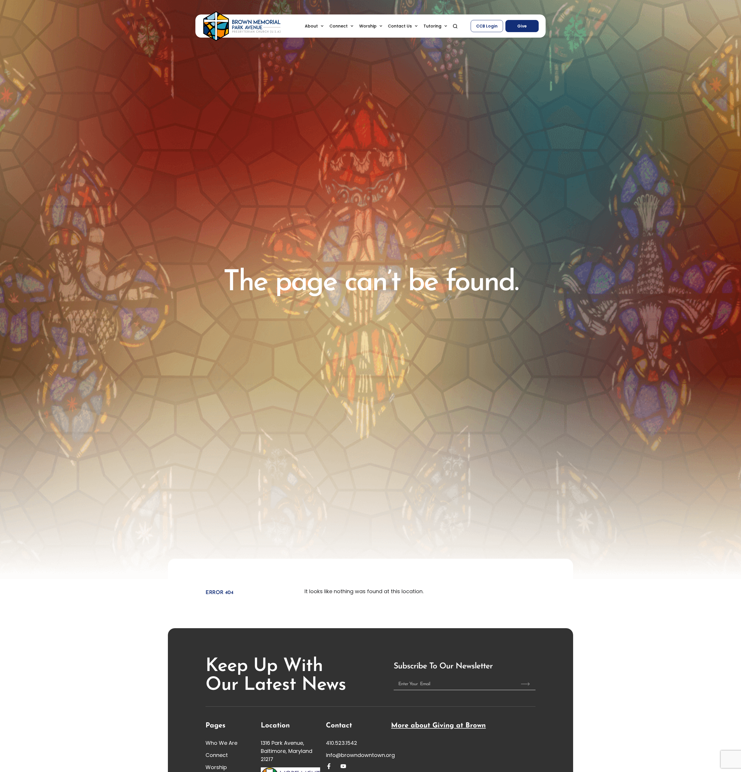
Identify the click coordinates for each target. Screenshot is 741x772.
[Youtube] (343, 766)
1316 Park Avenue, (282, 743)
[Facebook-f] (329, 766)
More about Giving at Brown (438, 725)
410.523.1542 (341, 743)
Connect (338, 26)
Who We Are (221, 743)
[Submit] (525, 684)
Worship (368, 26)
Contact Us (400, 26)
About (311, 26)
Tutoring (432, 26)
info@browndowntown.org (360, 755)
